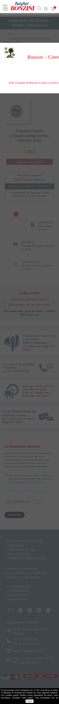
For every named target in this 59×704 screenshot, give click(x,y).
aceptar (29, 701)
